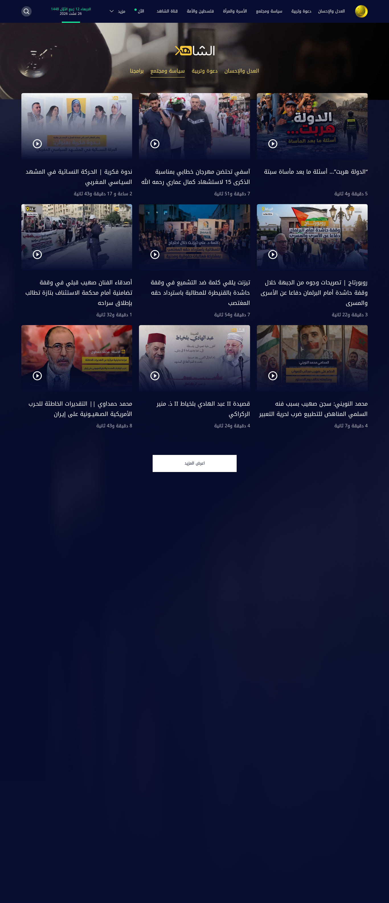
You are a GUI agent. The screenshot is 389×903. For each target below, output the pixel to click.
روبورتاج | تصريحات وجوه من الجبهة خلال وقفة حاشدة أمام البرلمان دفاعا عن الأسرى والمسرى (314, 292)
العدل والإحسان (331, 11)
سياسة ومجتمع (269, 11)
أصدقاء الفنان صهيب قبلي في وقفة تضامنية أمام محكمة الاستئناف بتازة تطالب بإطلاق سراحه (78, 292)
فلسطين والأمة (200, 11)
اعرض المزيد (195, 463)
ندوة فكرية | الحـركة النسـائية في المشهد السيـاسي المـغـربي (79, 176)
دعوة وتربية (301, 11)
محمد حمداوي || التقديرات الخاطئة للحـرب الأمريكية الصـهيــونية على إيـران (80, 408)
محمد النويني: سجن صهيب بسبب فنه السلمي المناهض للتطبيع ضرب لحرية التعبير (313, 408)
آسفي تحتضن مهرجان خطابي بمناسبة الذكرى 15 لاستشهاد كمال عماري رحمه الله (195, 176)
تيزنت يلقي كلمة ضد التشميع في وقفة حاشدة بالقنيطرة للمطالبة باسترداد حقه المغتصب (200, 292)
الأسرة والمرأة (235, 11)
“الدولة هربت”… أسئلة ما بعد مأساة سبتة (316, 171)
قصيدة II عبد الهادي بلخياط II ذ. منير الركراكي (203, 408)
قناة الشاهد (167, 11)
